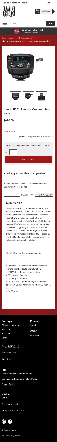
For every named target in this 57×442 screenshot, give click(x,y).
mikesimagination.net (14, 436)
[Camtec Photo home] (8, 12)
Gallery (33, 330)
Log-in (6, 2)
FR (53, 2)
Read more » (9, 131)
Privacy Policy (8, 384)
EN (48, 2)
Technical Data (44, 195)
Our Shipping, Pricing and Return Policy (19, 378)
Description (27, 195)
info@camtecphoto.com (13, 410)
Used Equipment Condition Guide (17, 373)
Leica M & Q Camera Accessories (13, 41)
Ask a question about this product (25, 174)
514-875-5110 (12, 346)
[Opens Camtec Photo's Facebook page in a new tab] (10, 421)
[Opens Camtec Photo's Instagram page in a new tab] (4, 421)
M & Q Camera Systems (24, 38)
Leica (11, 38)
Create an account (19, 2)
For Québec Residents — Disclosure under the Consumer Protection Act (25, 185)
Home (4, 38)
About (33, 325)
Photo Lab (35, 335)
